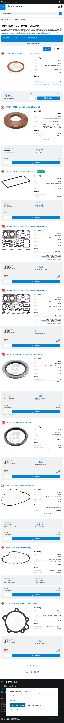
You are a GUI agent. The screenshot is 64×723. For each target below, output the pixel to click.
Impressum (4, 709)
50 (38, 672)
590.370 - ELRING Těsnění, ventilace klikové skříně (20, 172)
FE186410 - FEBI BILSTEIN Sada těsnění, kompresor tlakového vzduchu (27, 226)
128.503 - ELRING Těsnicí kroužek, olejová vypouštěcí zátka (23, 54)
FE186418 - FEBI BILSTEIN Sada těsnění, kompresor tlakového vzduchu (27, 290)
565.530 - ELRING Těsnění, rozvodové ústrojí (18, 548)
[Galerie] (55, 49)
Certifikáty (4, 704)
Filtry (48, 49)
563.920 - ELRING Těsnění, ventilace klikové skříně (20, 485)
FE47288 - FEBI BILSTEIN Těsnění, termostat (19, 423)
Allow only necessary (34, 705)
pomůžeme (47, 33)
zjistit (57, 534)
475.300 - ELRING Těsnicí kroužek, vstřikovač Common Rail (23, 107)
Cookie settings (15, 709)
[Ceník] (61, 49)
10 (31, 672)
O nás (2, 701)
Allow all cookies (17, 705)
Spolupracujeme (5, 706)
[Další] (37, 666)
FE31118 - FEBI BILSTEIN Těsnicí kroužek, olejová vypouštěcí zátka (25, 354)
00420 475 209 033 (10, 686)
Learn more (12, 700)
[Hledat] (60, 13)
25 (35, 672)
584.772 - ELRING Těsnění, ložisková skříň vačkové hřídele (22, 604)
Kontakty (3, 711)
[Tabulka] (58, 49)
